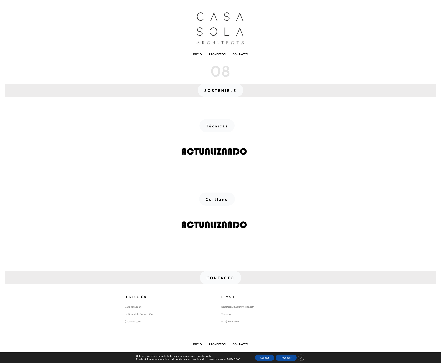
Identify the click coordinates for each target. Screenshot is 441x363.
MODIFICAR (233, 359)
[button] (220, 90)
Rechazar (286, 357)
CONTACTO (240, 54)
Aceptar (264, 357)
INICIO (197, 54)
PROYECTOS (217, 54)
